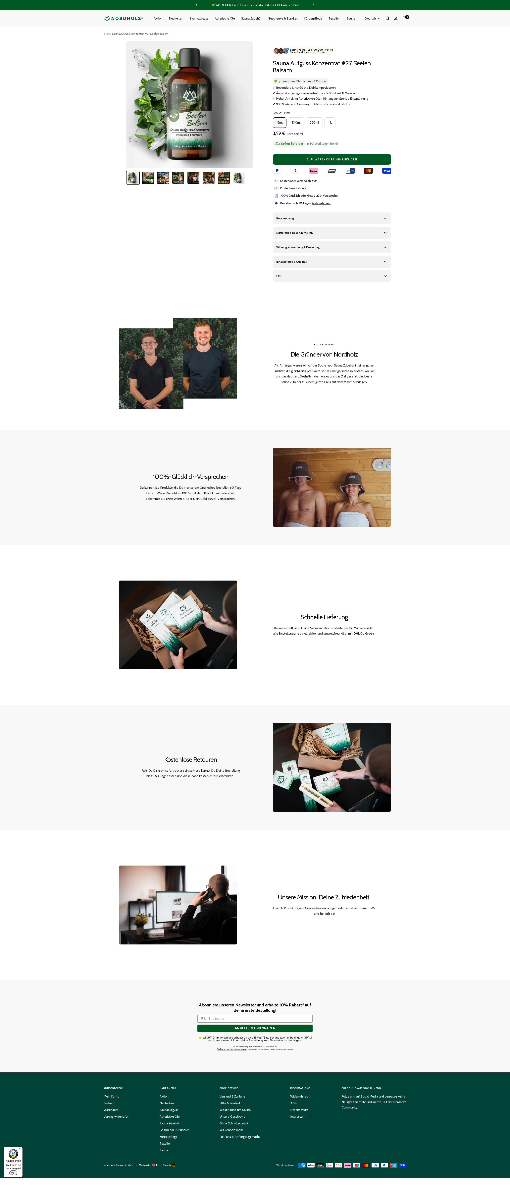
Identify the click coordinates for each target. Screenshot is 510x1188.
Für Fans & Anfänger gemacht (240, 1137)
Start (107, 33)
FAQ (278, 276)
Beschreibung (285, 218)
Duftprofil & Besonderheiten (294, 233)
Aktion (158, 18)
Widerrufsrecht (300, 1096)
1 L (330, 122)
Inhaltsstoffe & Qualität (291, 261)
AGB (293, 1103)
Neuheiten (176, 18)
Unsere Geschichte (232, 1116)
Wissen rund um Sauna (235, 1110)
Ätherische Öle (225, 18)
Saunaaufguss (199, 18)
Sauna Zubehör (251, 18)
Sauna (351, 18)
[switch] (13, 1172)
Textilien (334, 18)
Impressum (297, 1116)
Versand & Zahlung (232, 1096)
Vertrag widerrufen (116, 1116)
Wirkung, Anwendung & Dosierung (298, 247)
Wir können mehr (231, 1130)
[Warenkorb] (404, 18)
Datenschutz (299, 1110)
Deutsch (370, 18)
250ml (314, 122)
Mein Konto (111, 1096)
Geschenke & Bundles (283, 18)
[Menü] (20, 1149)
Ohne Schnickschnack (234, 1123)
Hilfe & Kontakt (230, 1103)
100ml (296, 122)
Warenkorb (111, 1110)
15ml (280, 122)
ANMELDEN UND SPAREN (255, 1028)
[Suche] (387, 18)
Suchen (109, 1103)
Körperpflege (313, 18)
